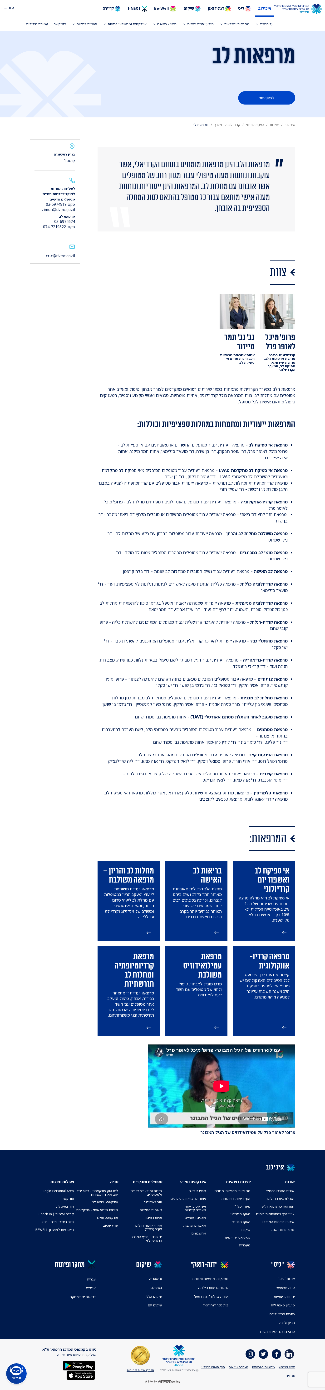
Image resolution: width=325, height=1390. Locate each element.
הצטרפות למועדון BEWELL (54, 1229)
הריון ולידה (287, 1322)
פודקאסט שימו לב (105, 1202)
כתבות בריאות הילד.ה (213, 1287)
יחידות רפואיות (284, 1296)
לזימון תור (266, 97)
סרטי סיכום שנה (282, 1229)
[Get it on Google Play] (79, 1365)
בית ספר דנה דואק (215, 1305)
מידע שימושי (285, 1287)
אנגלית (91, 1288)
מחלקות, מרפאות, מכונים (232, 1191)
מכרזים (290, 1375)
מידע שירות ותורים (200, 24)
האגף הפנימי (255, 124)
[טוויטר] (263, 1354)
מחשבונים (198, 1233)
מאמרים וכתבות (194, 1225)
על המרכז (266, 24)
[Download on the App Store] (80, 1375)
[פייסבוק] (276, 1354)
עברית (91, 1279)
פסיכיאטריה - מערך (236, 1237)
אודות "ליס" (286, 1278)
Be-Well (162, 8)
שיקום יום (155, 1305)
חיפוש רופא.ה (167, 24)
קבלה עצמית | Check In (56, 1214)
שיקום (189, 8)
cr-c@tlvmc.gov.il (60, 255)
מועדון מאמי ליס (283, 1305)
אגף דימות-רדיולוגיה (236, 1198)
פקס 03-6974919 (60, 204)
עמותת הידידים (37, 24)
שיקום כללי (154, 1296)
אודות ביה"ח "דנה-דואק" (211, 1296)
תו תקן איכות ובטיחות (140, 1370)
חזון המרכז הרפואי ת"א (278, 1206)
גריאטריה (155, 1278)
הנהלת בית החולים (280, 1198)
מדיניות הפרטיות (263, 1367)
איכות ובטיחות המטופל (278, 1221)
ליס (241, 8)
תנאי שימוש (287, 1367)
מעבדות (244, 1245)
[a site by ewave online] (162, 1381)
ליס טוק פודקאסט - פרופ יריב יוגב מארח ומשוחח (97, 1193)
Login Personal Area (58, 1191)
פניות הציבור (153, 1217)
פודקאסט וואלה (107, 1217)
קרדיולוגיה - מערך (227, 124)
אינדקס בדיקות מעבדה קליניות (195, 1208)
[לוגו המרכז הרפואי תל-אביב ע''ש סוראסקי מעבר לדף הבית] (301, 9)
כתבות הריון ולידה (282, 1314)
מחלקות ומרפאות (236, 24)
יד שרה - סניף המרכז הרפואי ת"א (147, 1238)
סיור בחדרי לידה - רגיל (58, 1221)
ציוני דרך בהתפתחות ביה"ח (275, 1214)
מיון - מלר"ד (241, 1206)
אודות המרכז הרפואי (280, 1191)
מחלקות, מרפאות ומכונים (210, 1278)
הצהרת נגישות (238, 1367)
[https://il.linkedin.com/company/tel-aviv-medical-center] (289, 1354)
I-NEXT (135, 8)
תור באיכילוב (153, 1202)
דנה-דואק (216, 8)
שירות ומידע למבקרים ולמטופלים (146, 1193)
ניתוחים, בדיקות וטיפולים (188, 1198)
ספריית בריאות (87, 24)
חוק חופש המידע (213, 1367)
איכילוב (264, 8)
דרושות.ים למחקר (83, 1297)
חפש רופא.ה (197, 1191)
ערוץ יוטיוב (110, 1225)
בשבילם (156, 1287)
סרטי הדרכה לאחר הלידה (277, 1331)
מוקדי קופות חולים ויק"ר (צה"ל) (148, 1227)
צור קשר (60, 24)
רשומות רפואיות (151, 1210)
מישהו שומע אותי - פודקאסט (97, 1210)
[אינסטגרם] (250, 1354)
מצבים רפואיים (195, 1217)
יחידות (274, 124)
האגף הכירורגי (240, 1214)
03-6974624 (64, 221)
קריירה (109, 8)
